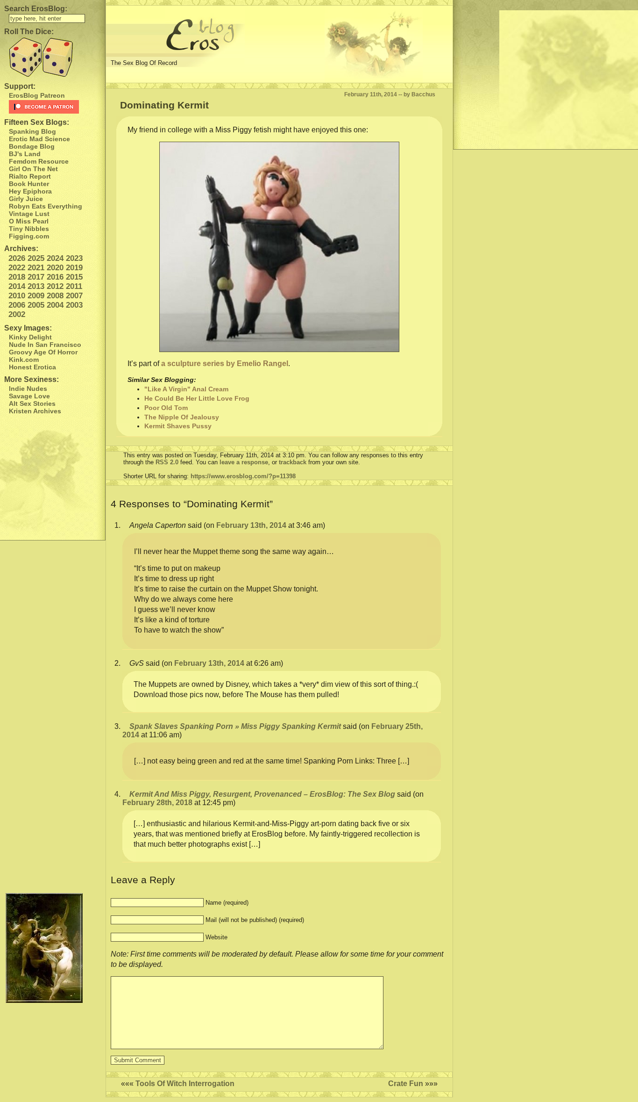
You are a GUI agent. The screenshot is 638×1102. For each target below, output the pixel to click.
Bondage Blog (32, 146)
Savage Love (29, 396)
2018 (16, 277)
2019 (74, 267)
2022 (16, 267)
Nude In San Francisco (45, 344)
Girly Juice (26, 198)
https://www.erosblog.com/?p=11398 (243, 476)
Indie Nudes (28, 388)
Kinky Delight (30, 337)
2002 (16, 314)
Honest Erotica (32, 367)
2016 (55, 277)
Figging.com (29, 236)
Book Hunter (29, 183)
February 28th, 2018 (157, 803)
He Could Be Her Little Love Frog (196, 398)
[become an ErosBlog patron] (55, 107)
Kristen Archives (35, 411)
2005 (36, 305)
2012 (55, 286)
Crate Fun (405, 1084)
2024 (55, 258)
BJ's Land (25, 154)
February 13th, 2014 (251, 525)
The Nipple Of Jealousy (181, 417)
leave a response (244, 462)
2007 (74, 295)
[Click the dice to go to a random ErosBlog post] (52, 57)
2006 (16, 305)
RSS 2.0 (167, 462)
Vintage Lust (29, 213)
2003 (74, 305)
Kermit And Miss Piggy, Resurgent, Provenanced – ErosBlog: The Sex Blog (262, 794)
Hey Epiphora (30, 191)
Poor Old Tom (166, 407)
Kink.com (24, 359)
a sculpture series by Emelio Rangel (224, 363)
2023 (74, 258)
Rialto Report (30, 176)
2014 (16, 286)
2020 (55, 267)
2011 (74, 286)
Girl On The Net (33, 169)
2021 (36, 267)
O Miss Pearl (29, 221)
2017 (36, 277)
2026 (16, 258)
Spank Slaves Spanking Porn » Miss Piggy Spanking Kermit (235, 726)
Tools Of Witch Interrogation (184, 1084)
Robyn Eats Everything (45, 206)
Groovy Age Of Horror (43, 352)
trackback (292, 462)
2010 (16, 295)
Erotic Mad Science (39, 139)
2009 (36, 295)
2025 (36, 258)
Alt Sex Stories (32, 403)
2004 (55, 305)
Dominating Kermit (164, 105)
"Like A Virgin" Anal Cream (186, 389)
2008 (55, 295)
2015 (74, 277)
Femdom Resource (39, 161)
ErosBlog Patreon (37, 95)
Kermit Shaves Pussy (178, 426)
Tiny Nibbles (29, 228)
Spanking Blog (32, 131)
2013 (36, 286)
